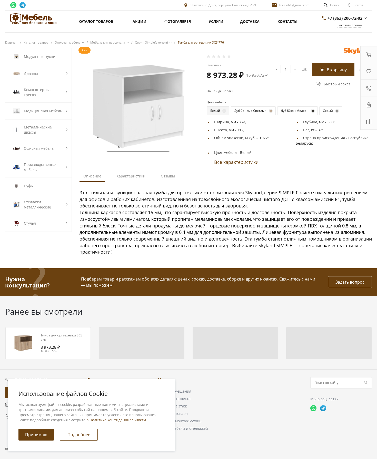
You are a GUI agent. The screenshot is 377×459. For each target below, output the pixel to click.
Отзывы (168, 176)
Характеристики (131, 176)
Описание (92, 176)
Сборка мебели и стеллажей (183, 428)
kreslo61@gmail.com (294, 5)
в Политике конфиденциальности (116, 419)
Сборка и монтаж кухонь (179, 420)
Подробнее (78, 434)
